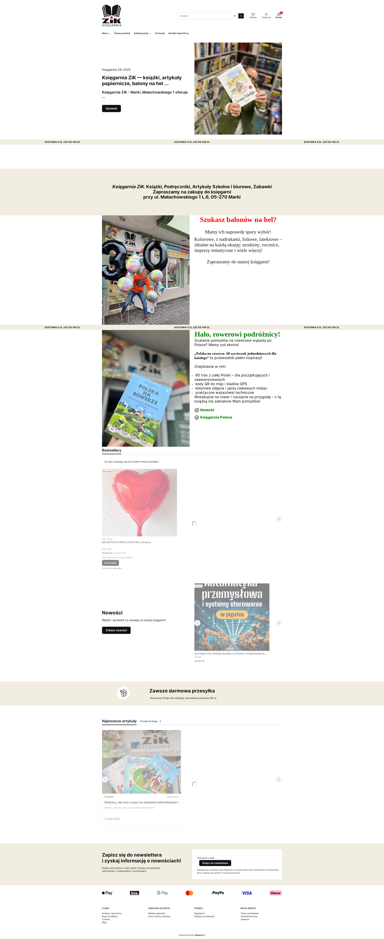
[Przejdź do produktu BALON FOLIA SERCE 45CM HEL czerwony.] (139, 502)
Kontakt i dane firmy (112, 913)
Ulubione (245, 919)
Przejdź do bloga (149, 721)
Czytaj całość (112, 818)
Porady (109, 797)
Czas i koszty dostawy (159, 916)
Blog (104, 922)
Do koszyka (110, 563)
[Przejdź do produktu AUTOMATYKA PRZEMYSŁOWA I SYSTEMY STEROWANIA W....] (231, 617)
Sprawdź (111, 108)
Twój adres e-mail (205, 858)
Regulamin (199, 913)
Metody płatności (156, 913)
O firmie (106, 919)
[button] (241, 15)
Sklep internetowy (191, 935)
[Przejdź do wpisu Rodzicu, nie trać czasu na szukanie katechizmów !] (141, 762)
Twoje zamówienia (249, 913)
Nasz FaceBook (109, 916)
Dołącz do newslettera (215, 863)
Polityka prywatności (204, 916)
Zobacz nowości (116, 630)
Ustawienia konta (249, 916)
